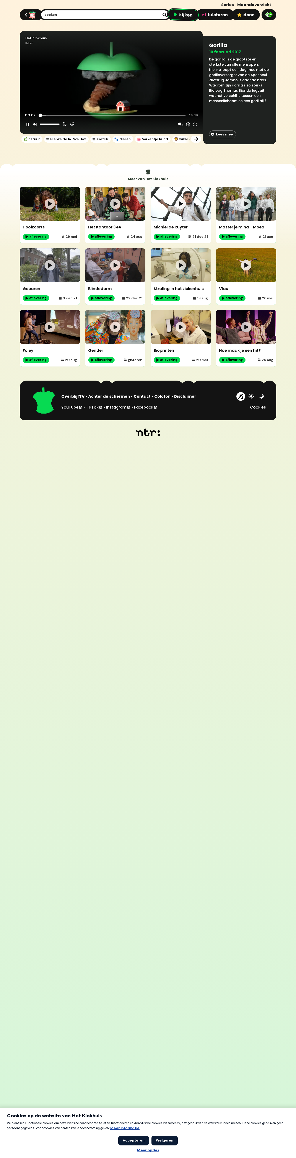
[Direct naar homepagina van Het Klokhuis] (44, 401)
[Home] (30, 14)
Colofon (162, 396)
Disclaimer (185, 396)
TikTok (94, 407)
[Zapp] (269, 14)
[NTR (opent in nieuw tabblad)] (148, 432)
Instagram (118, 407)
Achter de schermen (109, 396)
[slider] (113, 115)
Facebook (145, 407)
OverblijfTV (73, 396)
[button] (111, 82)
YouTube (71, 407)
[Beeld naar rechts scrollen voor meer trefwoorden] (196, 139)
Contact (142, 396)
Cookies (258, 407)
